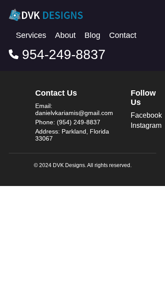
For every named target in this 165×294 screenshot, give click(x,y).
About (65, 35)
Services (31, 35)
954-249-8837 (62, 54)
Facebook (146, 115)
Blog (92, 35)
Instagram (146, 125)
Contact (122, 35)
